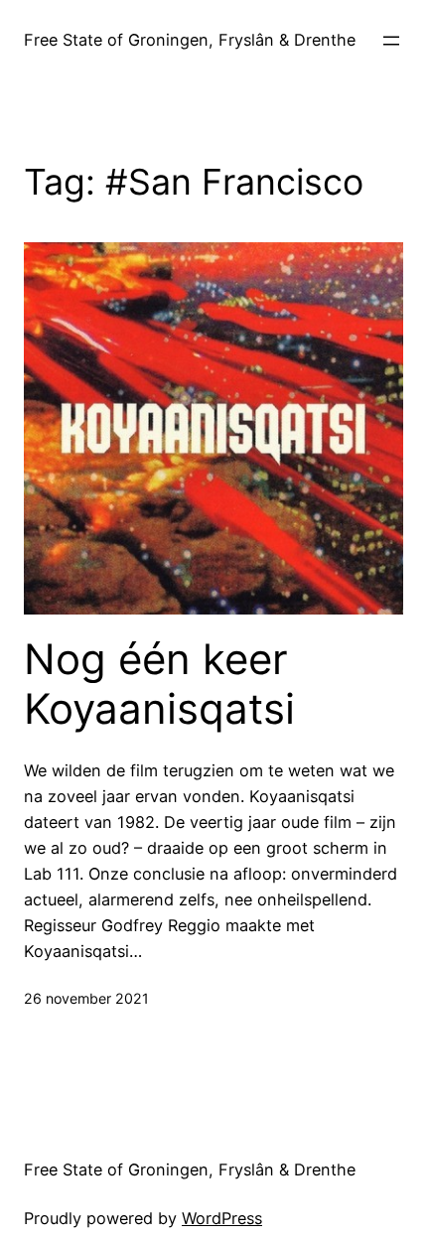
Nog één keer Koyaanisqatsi (159, 684)
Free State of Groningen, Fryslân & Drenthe (190, 40)
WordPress (222, 1218)
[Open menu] (391, 41)
